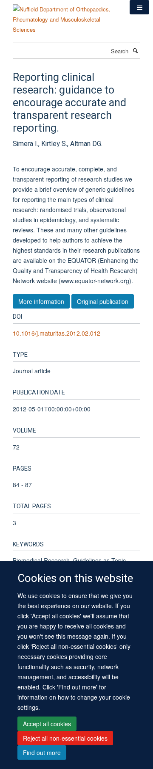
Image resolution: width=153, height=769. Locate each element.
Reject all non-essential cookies (65, 738)
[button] (139, 7)
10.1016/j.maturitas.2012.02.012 (56, 333)
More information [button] (41, 301)
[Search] (135, 50)
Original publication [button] (102, 301)
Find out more (42, 752)
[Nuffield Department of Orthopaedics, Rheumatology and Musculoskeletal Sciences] (65, 16)
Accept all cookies (47, 723)
